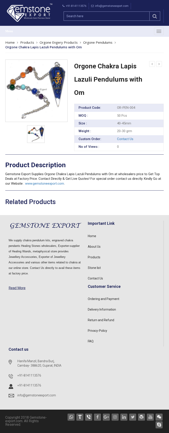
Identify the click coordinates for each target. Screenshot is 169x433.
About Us (94, 246)
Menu (9, 31)
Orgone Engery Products (59, 42)
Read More (17, 288)
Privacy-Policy (97, 330)
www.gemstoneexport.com (44, 184)
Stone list (94, 268)
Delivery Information (102, 309)
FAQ (91, 341)
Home (10, 42)
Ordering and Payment (103, 299)
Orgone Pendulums (97, 42)
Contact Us (125, 139)
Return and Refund (101, 320)
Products (27, 42)
